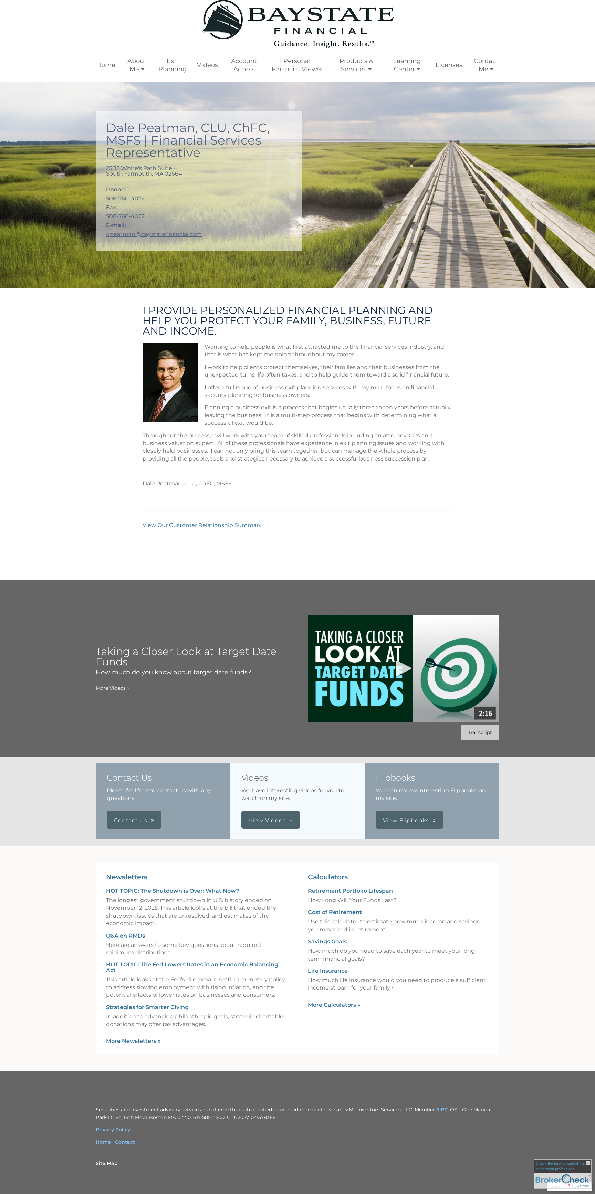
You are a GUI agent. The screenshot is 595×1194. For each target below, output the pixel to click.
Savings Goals (327, 941)
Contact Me (486, 65)
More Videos (112, 688)
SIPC (442, 1110)
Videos (207, 65)
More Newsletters (133, 1041)
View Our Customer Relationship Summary (203, 525)
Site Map (107, 1163)
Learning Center (407, 65)
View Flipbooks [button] (406, 820)
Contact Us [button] (130, 820)
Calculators (328, 877)
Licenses (449, 65)
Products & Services (356, 65)
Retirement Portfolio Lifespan (350, 891)
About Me (136, 65)
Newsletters (126, 877)
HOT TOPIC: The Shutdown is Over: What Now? (172, 891)
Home (105, 65)
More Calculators (334, 1005)
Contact (125, 1142)
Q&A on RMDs (125, 935)
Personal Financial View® (297, 65)
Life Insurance (328, 971)
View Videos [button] (267, 820)
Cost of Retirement (335, 912)
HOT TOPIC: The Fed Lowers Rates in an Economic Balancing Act (192, 967)
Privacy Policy (113, 1130)
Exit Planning (172, 65)
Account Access (244, 65)
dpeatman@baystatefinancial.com (154, 234)
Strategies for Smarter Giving (147, 1007)
